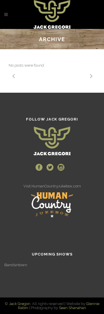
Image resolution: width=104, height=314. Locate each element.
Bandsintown (15, 265)
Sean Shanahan (72, 308)
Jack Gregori (19, 304)
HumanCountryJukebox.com (56, 186)
